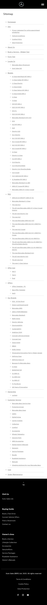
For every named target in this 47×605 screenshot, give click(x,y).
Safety (14, 414)
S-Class (14, 97)
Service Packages (17, 451)
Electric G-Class (17, 155)
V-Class (14, 101)
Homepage (12, 22)
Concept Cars (16, 339)
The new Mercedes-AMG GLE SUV (23, 221)
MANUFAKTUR (17, 370)
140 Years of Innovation (20, 387)
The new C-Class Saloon (20, 263)
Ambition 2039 (17, 332)
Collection (15, 424)
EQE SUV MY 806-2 (18, 107)
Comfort (15, 427)
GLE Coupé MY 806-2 (19, 149)
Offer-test (11, 268)
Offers (10, 283)
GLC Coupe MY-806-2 (19, 142)
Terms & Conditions (18, 36)
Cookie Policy (23, 584)
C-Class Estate (17, 87)
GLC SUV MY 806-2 (18, 138)
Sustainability (16, 329)
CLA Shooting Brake (18, 166)
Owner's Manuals (8, 560)
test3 (13, 293)
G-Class (14, 152)
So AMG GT (16, 380)
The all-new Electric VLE (20, 214)
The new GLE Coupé (18, 229)
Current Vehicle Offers (10, 517)
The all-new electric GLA (20, 257)
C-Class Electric (17, 83)
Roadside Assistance (19, 458)
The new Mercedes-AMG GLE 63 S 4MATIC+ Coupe (26, 234)
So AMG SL (15, 374)
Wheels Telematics (18, 434)
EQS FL (14, 111)
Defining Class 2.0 (18, 360)
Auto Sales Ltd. (17, 68)
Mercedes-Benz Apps (19, 410)
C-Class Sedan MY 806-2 (20, 80)
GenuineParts (7, 549)
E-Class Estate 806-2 (19, 94)
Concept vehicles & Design (21, 336)
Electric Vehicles (17, 322)
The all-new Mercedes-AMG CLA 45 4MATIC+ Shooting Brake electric (27, 243)
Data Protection (17, 43)
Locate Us (11, 61)
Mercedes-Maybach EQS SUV (21, 118)
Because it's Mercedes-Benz (21, 363)
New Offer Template (18, 290)
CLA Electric (16, 162)
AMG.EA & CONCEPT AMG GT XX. (23, 198)
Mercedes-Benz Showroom (21, 65)
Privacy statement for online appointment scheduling (26, 31)
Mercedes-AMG (17, 308)
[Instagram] (23, 595)
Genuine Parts (16, 438)
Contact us (6, 524)
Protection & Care (18, 407)
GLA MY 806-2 (17, 125)
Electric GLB (16, 131)
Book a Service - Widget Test (18, 52)
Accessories (16, 431)
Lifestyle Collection (9, 542)
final (13, 278)
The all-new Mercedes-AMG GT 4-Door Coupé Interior (27, 209)
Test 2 (14, 275)
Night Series (16, 319)
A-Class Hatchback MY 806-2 (21, 77)
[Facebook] (18, 595)
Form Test (11, 57)
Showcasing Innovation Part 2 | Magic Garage (27, 353)
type (9, 470)
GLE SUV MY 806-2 (18, 145)
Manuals (15, 462)
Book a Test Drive (9, 514)
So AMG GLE (16, 377)
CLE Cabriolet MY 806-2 (20, 176)
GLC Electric (16, 135)
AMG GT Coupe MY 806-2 (20, 186)
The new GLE (16, 217)
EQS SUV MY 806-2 (18, 114)
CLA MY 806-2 (17, 159)
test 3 (14, 271)
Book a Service (7, 539)
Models (10, 73)
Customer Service (14, 400)
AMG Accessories (18, 441)
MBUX (14, 346)
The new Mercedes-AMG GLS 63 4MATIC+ (26, 238)
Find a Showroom (9, 520)
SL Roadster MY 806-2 (19, 179)
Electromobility (17, 325)
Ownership (12, 392)
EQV (13, 121)
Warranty (15, 448)
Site (9, 27)
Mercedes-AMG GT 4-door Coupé (23, 190)
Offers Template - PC (19, 286)
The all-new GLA (17, 260)
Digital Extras (16, 417)
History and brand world (20, 305)
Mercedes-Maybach (18, 315)
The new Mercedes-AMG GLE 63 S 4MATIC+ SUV (26, 225)
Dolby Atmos (16, 350)
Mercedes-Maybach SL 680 (21, 183)
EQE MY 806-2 (17, 104)
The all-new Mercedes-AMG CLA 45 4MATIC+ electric (27, 248)
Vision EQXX (16, 343)
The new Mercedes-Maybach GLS (23, 253)
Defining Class (17, 356)
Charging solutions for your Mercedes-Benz (26, 465)
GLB (13, 128)
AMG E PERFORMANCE (19, 312)
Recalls (14, 455)
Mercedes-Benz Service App (21, 403)
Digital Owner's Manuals (20, 445)
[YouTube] (28, 595)
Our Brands (12, 298)
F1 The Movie (16, 384)
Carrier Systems (17, 421)
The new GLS (16, 205)
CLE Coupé (15, 173)
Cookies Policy (17, 39)
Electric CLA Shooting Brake (21, 169)
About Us (11, 47)
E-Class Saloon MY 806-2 (20, 90)
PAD (9, 194)
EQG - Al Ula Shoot (18, 301)
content (14, 395)
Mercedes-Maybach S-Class (21, 201)
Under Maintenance (15, 474)
